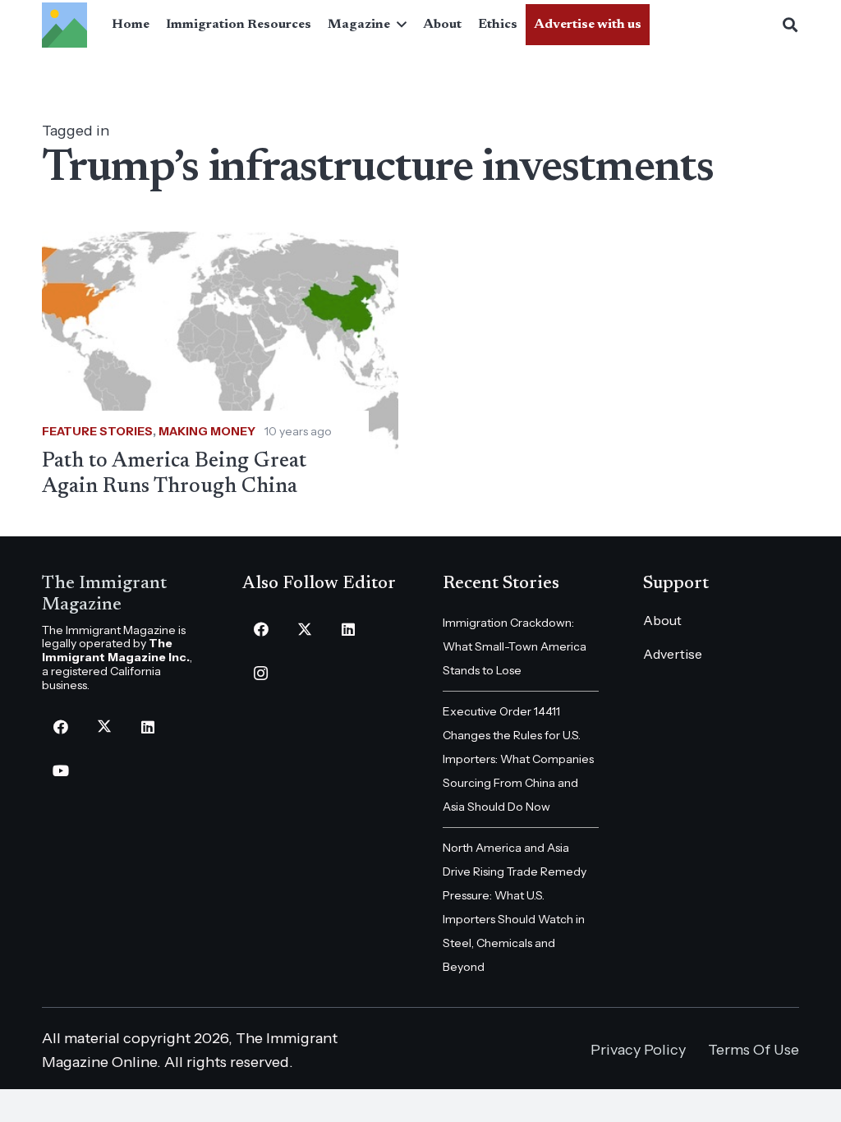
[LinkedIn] (147, 727)
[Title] (64, 25)
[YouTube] (60, 770)
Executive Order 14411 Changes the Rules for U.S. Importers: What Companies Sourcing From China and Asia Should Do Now (518, 759)
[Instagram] (260, 673)
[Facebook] (60, 727)
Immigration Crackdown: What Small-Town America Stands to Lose (514, 646)
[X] (103, 727)
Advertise (672, 654)
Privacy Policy (638, 1050)
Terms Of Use (753, 1050)
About (662, 620)
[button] (398, 24)
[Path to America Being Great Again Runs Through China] (220, 365)
